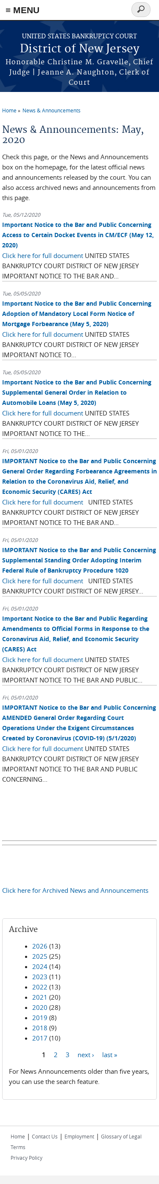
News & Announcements (51, 110)
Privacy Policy (26, 1157)
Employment (79, 1136)
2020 (39, 1007)
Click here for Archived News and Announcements (75, 890)
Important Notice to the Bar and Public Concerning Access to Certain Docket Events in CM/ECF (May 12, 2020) (78, 235)
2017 (39, 1038)
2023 (39, 976)
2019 (39, 1017)
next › (86, 1054)
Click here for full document (42, 255)
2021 (39, 997)
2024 (39, 966)
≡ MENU (22, 10)
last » (109, 1054)
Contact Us (45, 1136)
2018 (39, 1027)
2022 (39, 987)
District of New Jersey (79, 49)
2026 (39, 946)
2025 (39, 956)
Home (9, 110)
